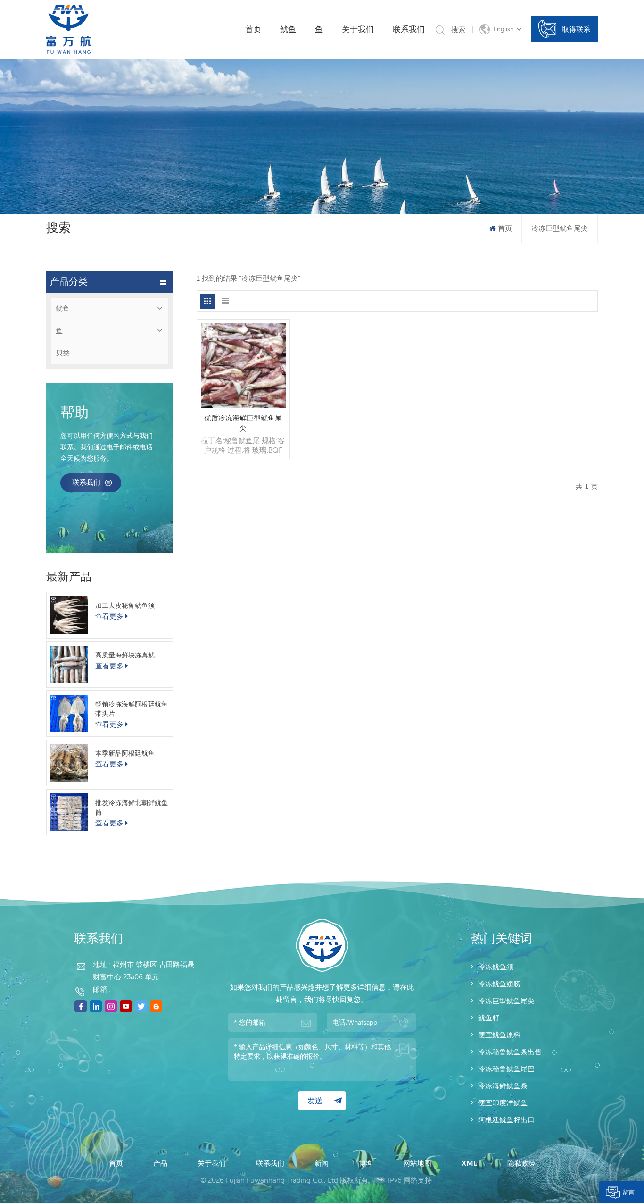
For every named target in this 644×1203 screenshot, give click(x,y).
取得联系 (576, 29)
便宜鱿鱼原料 (499, 1035)
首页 (253, 29)
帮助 (74, 413)
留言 (628, 1192)
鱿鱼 (288, 29)
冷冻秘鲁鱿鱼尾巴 (506, 1069)
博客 (366, 1163)
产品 (160, 1163)
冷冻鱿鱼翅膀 (499, 984)
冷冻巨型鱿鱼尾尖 (506, 1001)
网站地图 (417, 1163)
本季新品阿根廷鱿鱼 (125, 753)
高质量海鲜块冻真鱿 (125, 655)
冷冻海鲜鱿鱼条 (503, 1086)
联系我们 (409, 29)
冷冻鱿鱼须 (495, 967)
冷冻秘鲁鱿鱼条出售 (510, 1052)
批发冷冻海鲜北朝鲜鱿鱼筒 (131, 807)
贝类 (63, 352)
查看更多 (109, 616)
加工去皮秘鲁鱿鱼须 (125, 605)
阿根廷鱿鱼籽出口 (506, 1120)
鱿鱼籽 (488, 1018)
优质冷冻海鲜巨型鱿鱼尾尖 (243, 423)
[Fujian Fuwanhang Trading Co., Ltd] (68, 29)
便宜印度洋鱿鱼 (503, 1103)
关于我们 (358, 29)
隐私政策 (521, 1163)
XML (469, 1163)
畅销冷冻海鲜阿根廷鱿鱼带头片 (131, 709)
